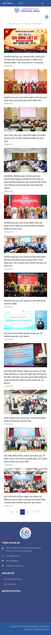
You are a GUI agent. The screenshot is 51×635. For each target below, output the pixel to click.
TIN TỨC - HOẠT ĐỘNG (33, 24)
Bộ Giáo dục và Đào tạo (13, 579)
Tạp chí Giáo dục (10, 584)
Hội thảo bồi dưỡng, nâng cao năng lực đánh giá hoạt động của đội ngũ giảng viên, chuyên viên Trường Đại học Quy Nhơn (25, 500)
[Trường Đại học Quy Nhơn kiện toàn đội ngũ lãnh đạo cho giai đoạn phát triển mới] (25, 81)
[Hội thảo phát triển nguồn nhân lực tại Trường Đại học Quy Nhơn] (25, 320)
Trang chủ (16, 24)
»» (39, 512)
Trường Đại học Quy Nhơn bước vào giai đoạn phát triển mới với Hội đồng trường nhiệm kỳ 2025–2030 (24, 226)
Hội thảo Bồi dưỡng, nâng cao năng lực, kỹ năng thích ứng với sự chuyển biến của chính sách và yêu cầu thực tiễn (25, 459)
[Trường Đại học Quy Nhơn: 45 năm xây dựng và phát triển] (25, 285)
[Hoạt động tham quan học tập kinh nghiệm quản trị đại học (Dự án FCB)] (25, 402)
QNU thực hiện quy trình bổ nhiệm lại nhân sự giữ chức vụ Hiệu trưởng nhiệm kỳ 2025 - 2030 (24, 138)
